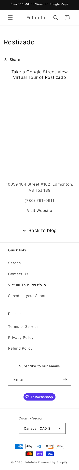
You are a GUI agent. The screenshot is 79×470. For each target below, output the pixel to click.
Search (14, 263)
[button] (10, 17)
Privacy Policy (21, 337)
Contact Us (18, 274)
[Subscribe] (65, 379)
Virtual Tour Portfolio (27, 285)
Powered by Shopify (53, 462)
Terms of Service (23, 326)
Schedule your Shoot (26, 296)
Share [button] (15, 59)
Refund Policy (20, 348)
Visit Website (39, 210)
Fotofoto (31, 462)
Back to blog (42, 230)
